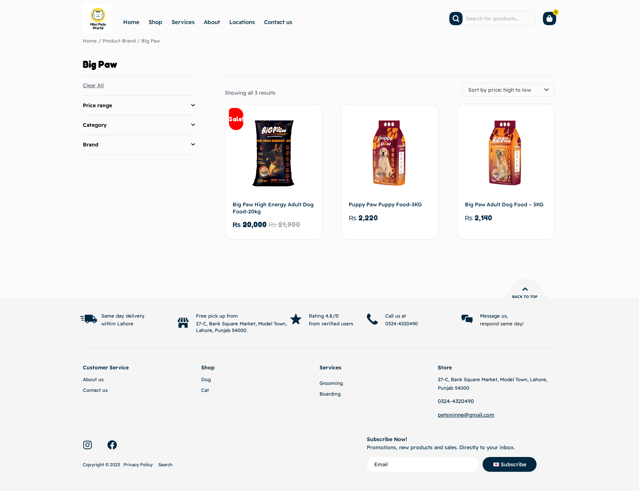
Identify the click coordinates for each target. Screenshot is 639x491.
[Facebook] (112, 444)
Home (131, 22)
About (212, 22)
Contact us (278, 22)
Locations (242, 22)
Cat (205, 390)
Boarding (330, 394)
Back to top (525, 296)
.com (488, 415)
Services (183, 22)
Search (165, 464)
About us (93, 379)
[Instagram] (87, 444)
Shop (155, 22)
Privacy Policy (138, 464)
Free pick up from (217, 316)
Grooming (331, 383)
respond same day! (502, 323)
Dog (206, 379)
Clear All (93, 85)
